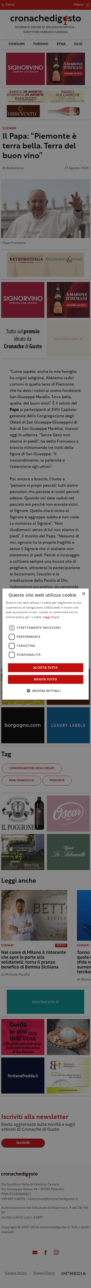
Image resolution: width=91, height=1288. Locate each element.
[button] (45, 691)
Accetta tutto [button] (45, 668)
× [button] (83, 593)
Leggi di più (51, 617)
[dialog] (45, 643)
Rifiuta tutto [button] (45, 679)
